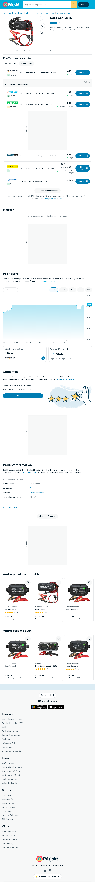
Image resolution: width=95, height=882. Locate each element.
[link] (17, 600)
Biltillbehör (30, 13)
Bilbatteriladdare (63, 13)
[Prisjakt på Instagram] (49, 870)
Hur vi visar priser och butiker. (51, 198)
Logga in (83, 4)
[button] (42, 18)
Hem (5, 13)
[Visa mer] (5, 72)
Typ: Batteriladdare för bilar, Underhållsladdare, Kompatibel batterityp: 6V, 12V (70, 28)
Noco (32, 488)
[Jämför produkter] (42, 33)
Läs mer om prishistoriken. (47, 281)
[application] (47, 319)
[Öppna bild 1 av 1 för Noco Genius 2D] (21, 31)
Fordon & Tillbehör (16, 13)
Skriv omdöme (65, 23)
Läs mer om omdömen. (65, 379)
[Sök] (74, 4)
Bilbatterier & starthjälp (45, 13)
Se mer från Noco (10, 507)
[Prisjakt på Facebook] (45, 870)
